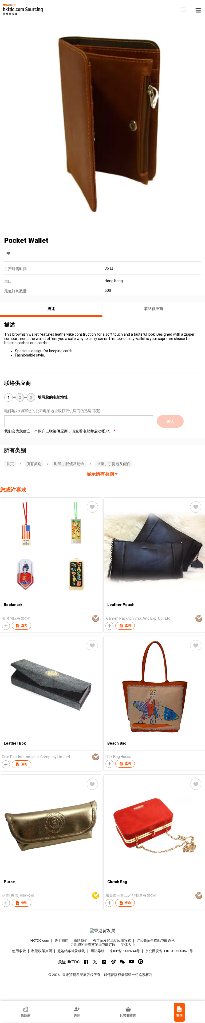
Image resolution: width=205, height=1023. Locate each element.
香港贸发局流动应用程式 (112, 940)
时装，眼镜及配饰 (69, 464)
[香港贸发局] (102, 930)
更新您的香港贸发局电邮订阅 (93, 944)
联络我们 (81, 940)
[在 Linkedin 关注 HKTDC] (104, 961)
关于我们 (61, 940)
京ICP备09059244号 (125, 951)
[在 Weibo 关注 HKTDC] (113, 961)
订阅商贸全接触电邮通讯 (155, 940)
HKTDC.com (39, 940)
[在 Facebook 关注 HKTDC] (86, 961)
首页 (10, 464)
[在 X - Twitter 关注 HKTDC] (95, 961)
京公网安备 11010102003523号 (169, 951)
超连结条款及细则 (71, 951)
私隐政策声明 (41, 951)
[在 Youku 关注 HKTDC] (140, 961)
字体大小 (128, 944)
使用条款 (19, 951)
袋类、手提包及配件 (114, 464)
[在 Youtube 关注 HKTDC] (131, 961)
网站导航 (97, 951)
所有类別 (33, 464)
